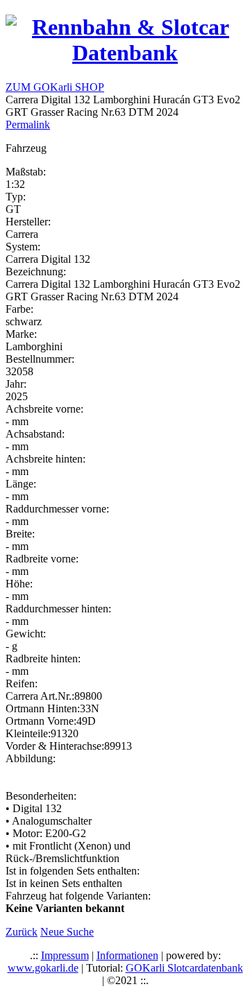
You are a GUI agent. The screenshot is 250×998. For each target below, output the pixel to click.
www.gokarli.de (43, 968)
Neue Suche (67, 932)
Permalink (28, 124)
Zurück (22, 932)
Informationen (127, 955)
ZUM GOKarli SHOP (55, 87)
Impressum (65, 955)
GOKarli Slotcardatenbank (184, 968)
